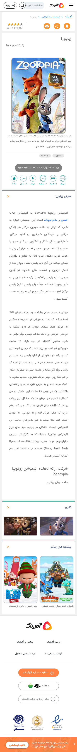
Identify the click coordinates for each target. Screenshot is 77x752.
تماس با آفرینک (25, 642)
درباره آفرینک (54, 642)
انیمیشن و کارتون (51, 16)
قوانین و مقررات (53, 654)
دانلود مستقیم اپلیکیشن (35, 672)
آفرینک (68, 16)
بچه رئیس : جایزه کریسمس (23, 606)
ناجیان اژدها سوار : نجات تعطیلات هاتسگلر (52, 606)
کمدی (58, 155)
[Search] (22, 5)
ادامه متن (39, 146)
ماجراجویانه (45, 155)
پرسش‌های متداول (25, 654)
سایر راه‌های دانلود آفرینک (35, 699)
